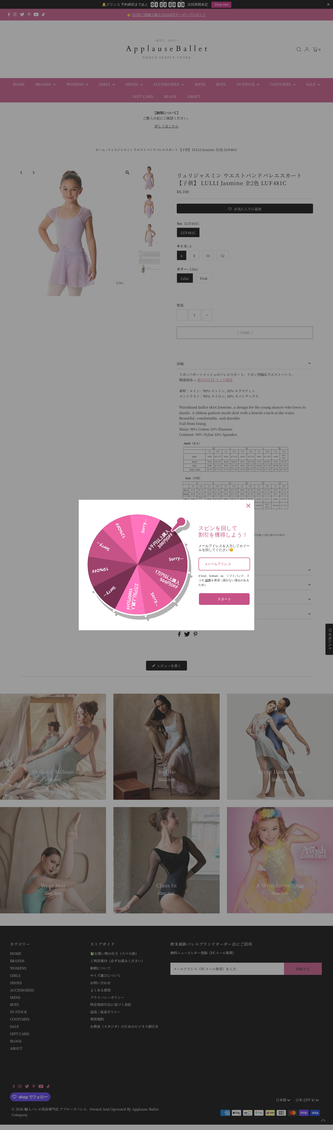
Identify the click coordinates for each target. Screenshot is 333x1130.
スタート (224, 599)
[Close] (248, 505)
